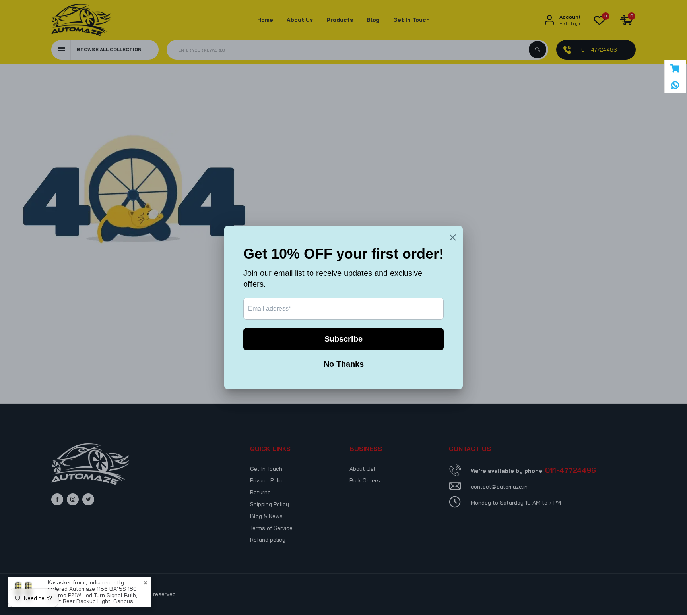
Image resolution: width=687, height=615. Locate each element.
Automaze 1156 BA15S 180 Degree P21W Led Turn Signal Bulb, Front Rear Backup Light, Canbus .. (92, 595)
